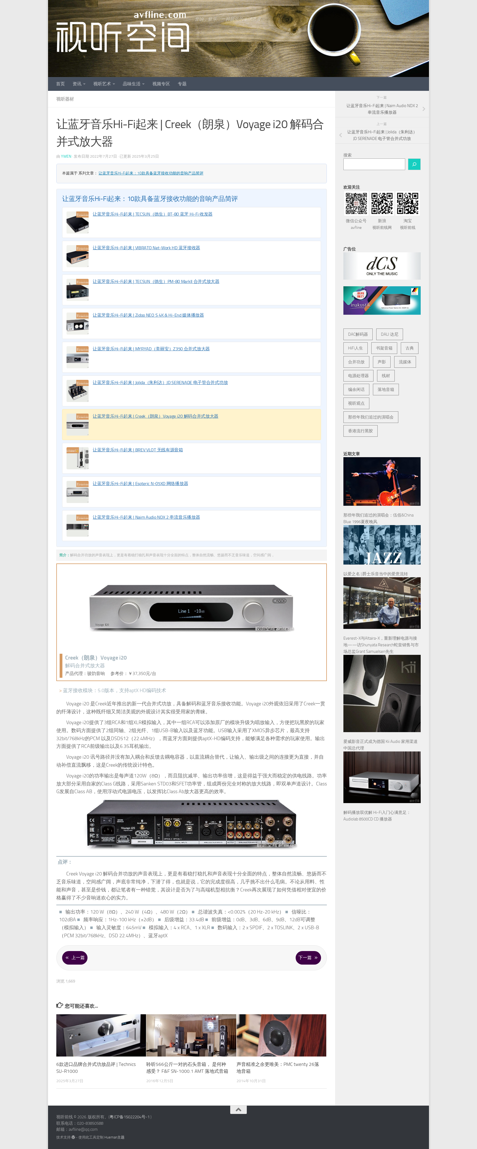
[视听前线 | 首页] (122, 31)
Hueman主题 (114, 1137)
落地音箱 (386, 389)
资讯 (77, 83)
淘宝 (407, 224)
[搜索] (414, 164)
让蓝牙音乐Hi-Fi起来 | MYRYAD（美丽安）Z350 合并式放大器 (151, 348)
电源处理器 (358, 375)
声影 (382, 361)
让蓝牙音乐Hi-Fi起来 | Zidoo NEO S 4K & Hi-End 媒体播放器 (148, 315)
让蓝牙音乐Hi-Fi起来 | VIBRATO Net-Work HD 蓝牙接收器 (146, 247)
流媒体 (405, 361)
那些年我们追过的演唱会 (371, 417)
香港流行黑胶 (360, 430)
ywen (66, 156)
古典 (410, 348)
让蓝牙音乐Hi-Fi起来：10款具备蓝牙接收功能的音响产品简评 (151, 173)
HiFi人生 (355, 348)
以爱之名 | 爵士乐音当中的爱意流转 (375, 573)
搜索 (347, 155)
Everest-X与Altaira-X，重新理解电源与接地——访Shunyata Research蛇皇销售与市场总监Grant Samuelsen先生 (381, 645)
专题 (182, 83)
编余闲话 (356, 389)
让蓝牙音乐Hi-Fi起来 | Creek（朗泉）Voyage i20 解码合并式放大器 (155, 416)
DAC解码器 (358, 334)
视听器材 (65, 99)
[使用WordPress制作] (73, 1137)
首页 (60, 83)
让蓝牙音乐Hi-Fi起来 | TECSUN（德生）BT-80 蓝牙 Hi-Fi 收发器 (153, 214)
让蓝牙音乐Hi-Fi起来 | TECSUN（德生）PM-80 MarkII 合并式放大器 (156, 281)
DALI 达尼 (389, 334)
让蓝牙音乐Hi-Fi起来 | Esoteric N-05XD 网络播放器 (140, 483)
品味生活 (132, 83)
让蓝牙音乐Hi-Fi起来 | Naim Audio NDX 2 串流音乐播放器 (146, 517)
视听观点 (356, 403)
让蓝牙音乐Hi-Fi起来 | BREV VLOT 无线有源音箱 (138, 449)
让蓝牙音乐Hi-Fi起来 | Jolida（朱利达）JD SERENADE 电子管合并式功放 (160, 382)
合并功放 (356, 361)
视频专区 (161, 83)
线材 (386, 375)
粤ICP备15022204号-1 (130, 1116)
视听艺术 (102, 83)
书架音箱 (384, 348)
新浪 (382, 224)
